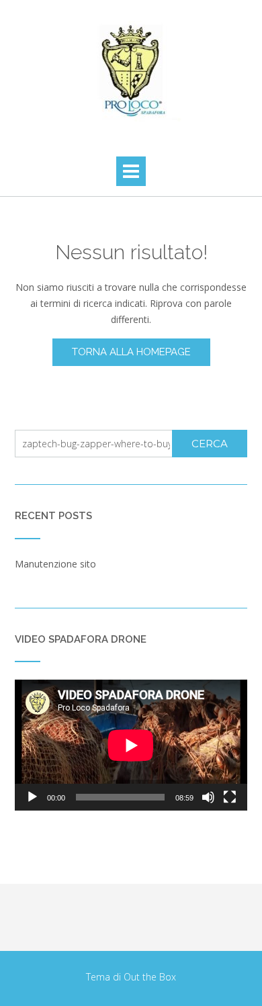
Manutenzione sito (55, 563)
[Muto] (208, 797)
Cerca (209, 443)
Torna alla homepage (131, 352)
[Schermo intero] (229, 797)
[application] (131, 745)
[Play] (32, 797)
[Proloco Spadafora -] (131, 71)
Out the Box (150, 976)
